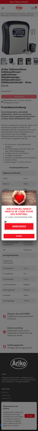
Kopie (19, 236)
